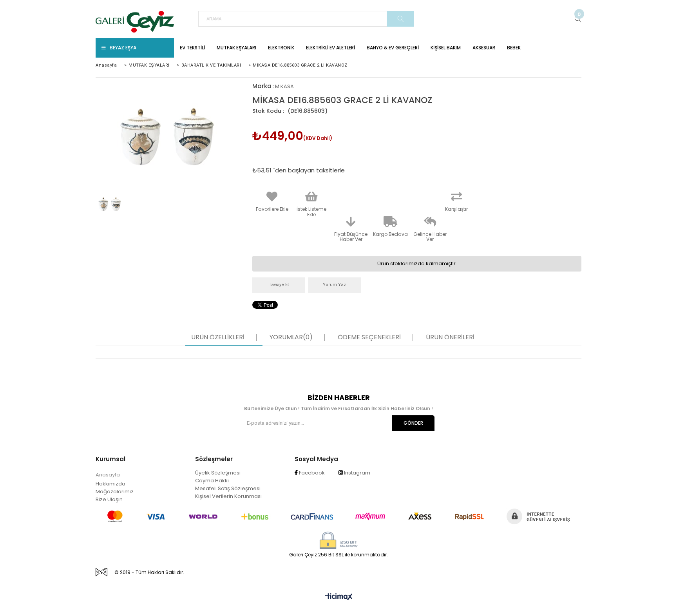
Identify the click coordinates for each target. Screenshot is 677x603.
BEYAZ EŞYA (123, 47)
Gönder (413, 423)
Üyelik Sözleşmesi (218, 472)
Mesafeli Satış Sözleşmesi (228, 488)
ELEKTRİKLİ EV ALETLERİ (330, 47)
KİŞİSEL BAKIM (446, 47)
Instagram (356, 472)
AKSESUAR (483, 47)
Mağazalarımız (115, 491)
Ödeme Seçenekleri (369, 337)
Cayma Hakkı (212, 480)
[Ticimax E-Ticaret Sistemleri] (339, 597)
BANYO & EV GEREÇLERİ (393, 47)
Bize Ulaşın (109, 499)
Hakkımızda (110, 483)
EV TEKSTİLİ (192, 47)
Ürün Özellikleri (217, 337)
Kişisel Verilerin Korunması (228, 496)
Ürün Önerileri (450, 337)
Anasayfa (108, 474)
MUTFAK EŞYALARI (236, 47)
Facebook (311, 472)
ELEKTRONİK (281, 47)
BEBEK (514, 47)
